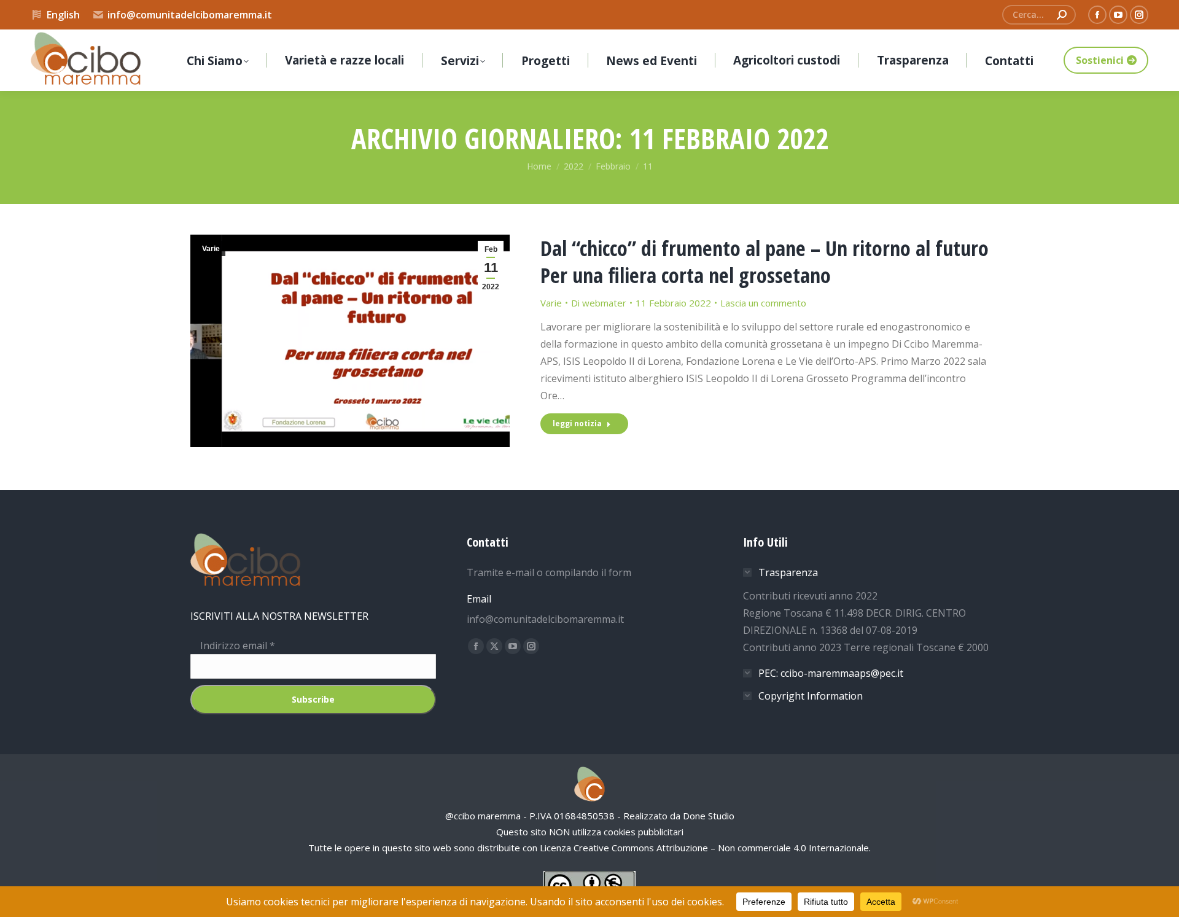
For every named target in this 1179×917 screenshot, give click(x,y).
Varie (211, 248)
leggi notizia (577, 423)
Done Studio (708, 816)
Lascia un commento (763, 303)
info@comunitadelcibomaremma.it (189, 14)
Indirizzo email (232, 645)
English (63, 14)
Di (598, 303)
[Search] (1062, 15)
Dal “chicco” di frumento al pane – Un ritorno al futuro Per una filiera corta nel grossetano (764, 261)
